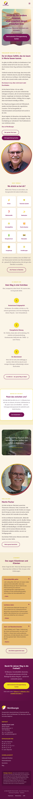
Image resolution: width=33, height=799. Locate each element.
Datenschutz (18, 795)
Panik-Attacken (24, 225)
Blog (3, 765)
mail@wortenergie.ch (10, 734)
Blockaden (24, 236)
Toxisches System (24, 201)
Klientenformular (6, 760)
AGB (24, 795)
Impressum (10, 795)
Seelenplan (24, 213)
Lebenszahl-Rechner (7, 758)
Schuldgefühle (9, 225)
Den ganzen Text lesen (10, 132)
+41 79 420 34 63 (8, 732)
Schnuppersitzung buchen (11, 138)
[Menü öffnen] (29, 3)
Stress (9, 201)
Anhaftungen (24, 248)
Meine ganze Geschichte (10, 544)
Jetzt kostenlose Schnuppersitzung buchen (16, 38)
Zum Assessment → (16, 414)
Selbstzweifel (8, 213)
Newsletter (5, 763)
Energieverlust (9, 236)
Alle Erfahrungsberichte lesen (16, 650)
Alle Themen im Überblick (16, 269)
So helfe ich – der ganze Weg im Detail (16, 376)
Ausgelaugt (9, 248)
